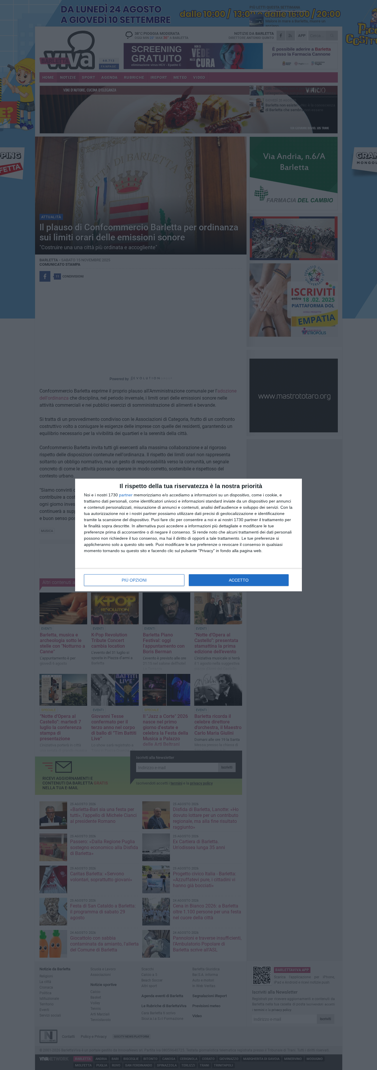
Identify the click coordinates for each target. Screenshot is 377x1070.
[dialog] (188, 535)
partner (126, 495)
